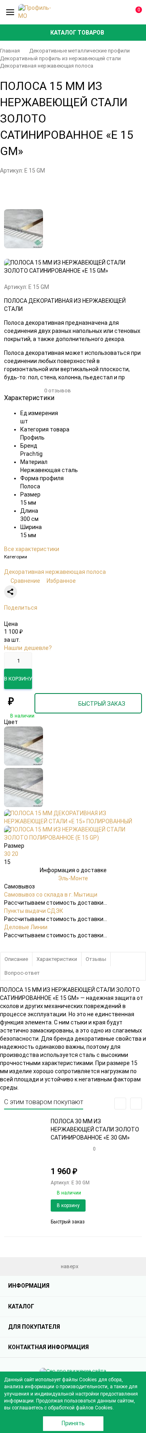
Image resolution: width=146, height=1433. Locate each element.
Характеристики (56, 959)
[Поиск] (105, 12)
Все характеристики (31, 549)
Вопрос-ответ (22, 973)
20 (15, 854)
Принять (73, 1423)
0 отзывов (57, 390)
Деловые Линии (25, 927)
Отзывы (96, 959)
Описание (16, 959)
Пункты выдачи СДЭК (33, 911)
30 (8, 854)
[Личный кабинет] (119, 12)
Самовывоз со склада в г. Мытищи (50, 894)
